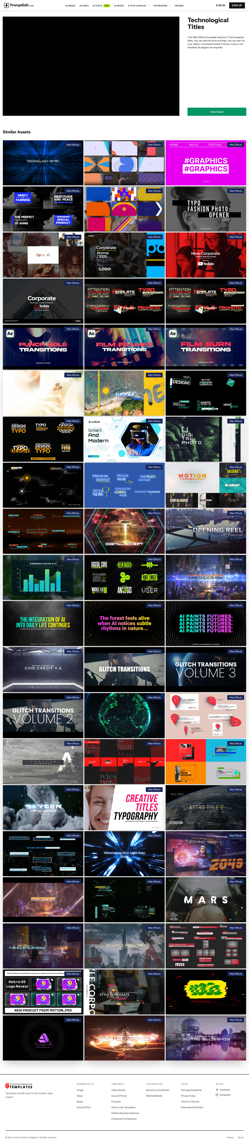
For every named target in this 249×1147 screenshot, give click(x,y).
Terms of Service (190, 1101)
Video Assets (118, 1090)
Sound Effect (84, 1107)
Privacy (230, 1137)
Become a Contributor (158, 1090)
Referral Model (154, 1096)
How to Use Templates (123, 1107)
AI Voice (101, 6)
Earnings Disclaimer (191, 1090)
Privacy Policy (188, 1096)
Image (80, 1090)
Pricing (179, 6)
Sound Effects (119, 1096)
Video (80, 1096)
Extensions (160, 6)
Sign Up (237, 5)
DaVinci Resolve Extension (125, 1113)
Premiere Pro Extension (124, 1119)
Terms (241, 1137)
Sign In (220, 5)
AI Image (70, 6)
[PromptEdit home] (19, 5)
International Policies (192, 1107)
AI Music (119, 6)
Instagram (225, 1095)
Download (216, 111)
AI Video (84, 6)
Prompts (116, 1101)
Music (80, 1101)
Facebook (225, 1089)
